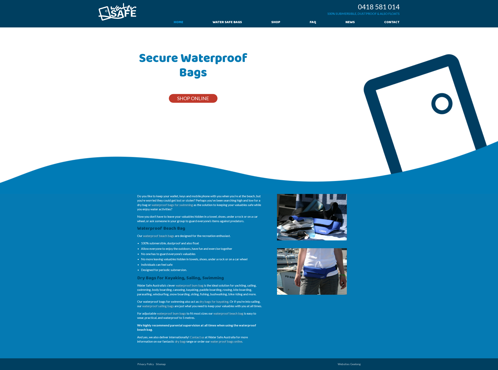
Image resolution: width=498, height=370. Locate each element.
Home (178, 22)
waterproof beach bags (158, 236)
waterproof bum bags (171, 313)
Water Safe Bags (227, 22)
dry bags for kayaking (214, 301)
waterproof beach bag (228, 313)
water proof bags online (226, 341)
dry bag (180, 341)
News (350, 22)
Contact (392, 22)
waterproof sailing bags (158, 306)
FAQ (313, 22)
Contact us (197, 337)
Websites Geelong (349, 364)
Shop (275, 22)
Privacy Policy (145, 364)
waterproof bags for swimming (172, 205)
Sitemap (161, 364)
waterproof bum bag (189, 285)
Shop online (193, 98)
